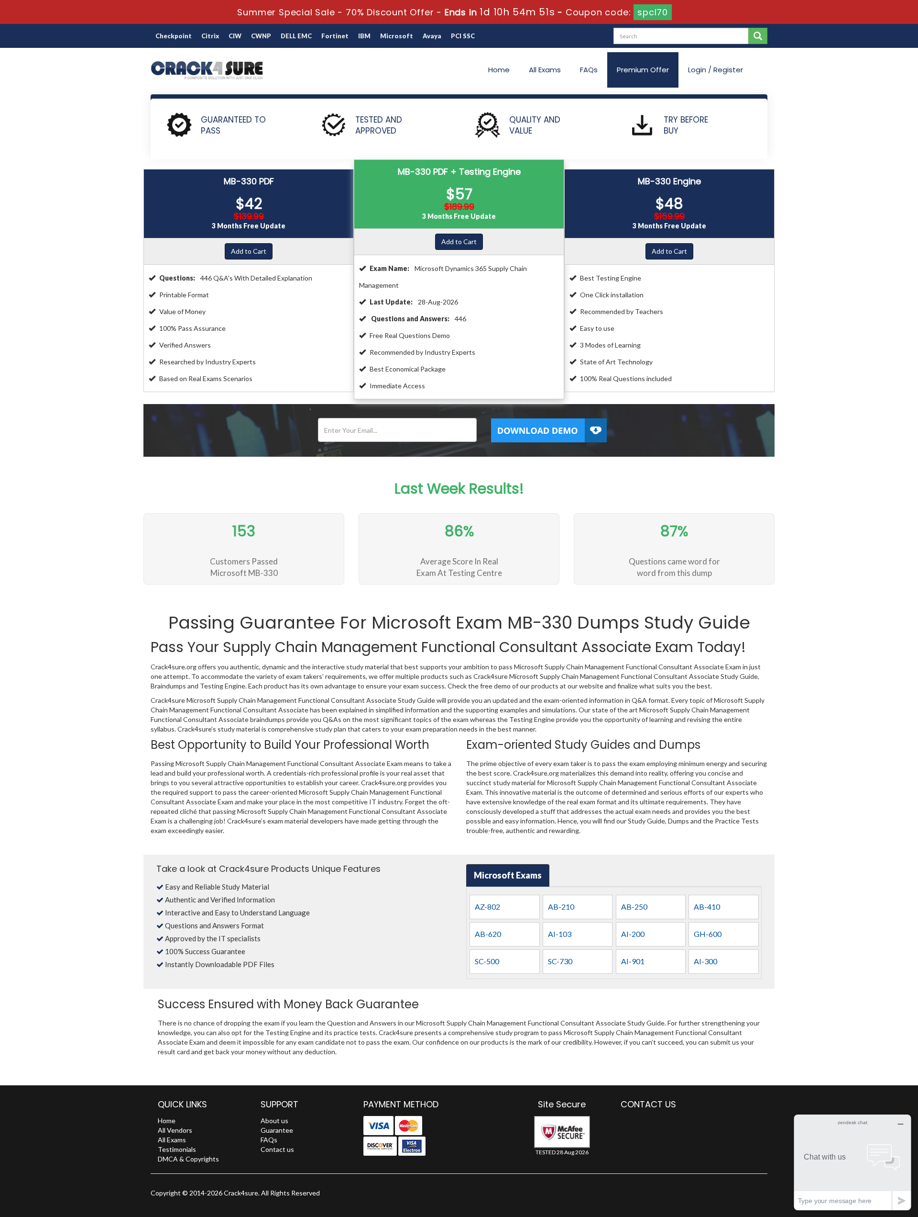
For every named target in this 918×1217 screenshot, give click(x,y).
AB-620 (488, 933)
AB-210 (561, 906)
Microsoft (396, 36)
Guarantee (277, 1130)
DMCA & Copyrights (188, 1159)
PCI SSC (463, 36)
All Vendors (175, 1130)
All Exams (545, 70)
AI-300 (705, 961)
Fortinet (335, 36)
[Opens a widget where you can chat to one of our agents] (852, 1162)
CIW (235, 36)
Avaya (432, 36)
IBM (364, 36)
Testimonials (177, 1149)
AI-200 (633, 933)
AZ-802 (487, 906)
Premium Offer (643, 70)
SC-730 (560, 961)
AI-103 (559, 933)
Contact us (277, 1149)
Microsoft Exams (508, 875)
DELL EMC (296, 36)
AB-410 (707, 906)
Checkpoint (173, 36)
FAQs (589, 70)
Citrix (210, 36)
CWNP (261, 36)
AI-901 (633, 961)
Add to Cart (248, 251)
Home (499, 70)
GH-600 (707, 933)
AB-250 (634, 906)
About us (274, 1120)
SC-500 (487, 961)
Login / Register (715, 70)
